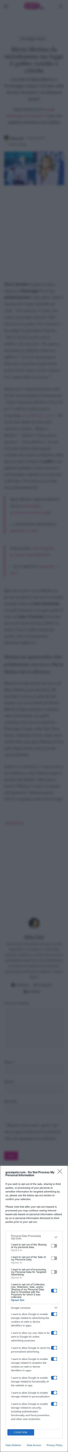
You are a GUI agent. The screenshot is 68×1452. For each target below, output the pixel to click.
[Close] (60, 1172)
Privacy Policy (54, 1445)
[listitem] (34, 1237)
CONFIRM (20, 1432)
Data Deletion (13, 1445)
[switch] (54, 1246)
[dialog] (34, 1309)
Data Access (34, 1445)
